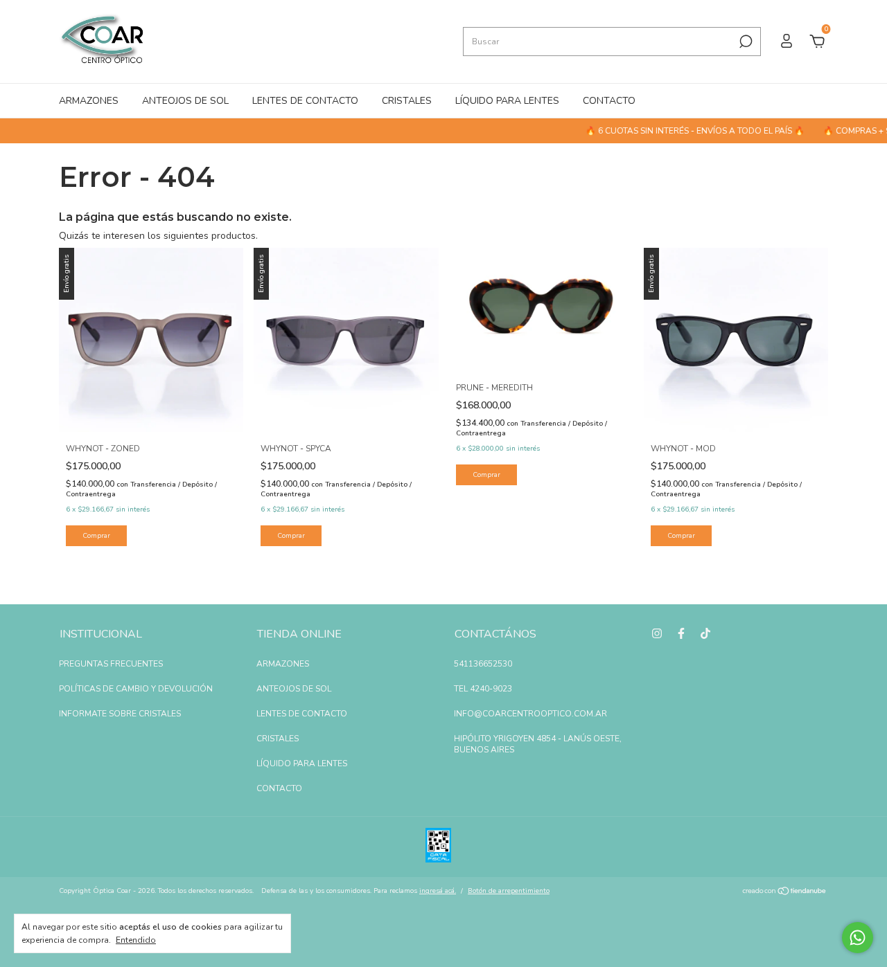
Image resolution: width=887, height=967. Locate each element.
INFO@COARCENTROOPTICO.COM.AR (530, 713)
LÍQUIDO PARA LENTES (507, 100)
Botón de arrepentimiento (509, 891)
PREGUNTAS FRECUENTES (111, 663)
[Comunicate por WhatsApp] (857, 937)
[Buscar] (744, 41)
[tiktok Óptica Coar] (705, 633)
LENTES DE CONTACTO (305, 100)
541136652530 (483, 663)
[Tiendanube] (784, 892)
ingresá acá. (437, 891)
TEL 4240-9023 (483, 688)
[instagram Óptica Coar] (656, 633)
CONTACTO (609, 100)
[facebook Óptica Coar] (681, 633)
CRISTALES (407, 100)
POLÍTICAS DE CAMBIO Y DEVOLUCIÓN (136, 688)
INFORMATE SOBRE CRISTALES (120, 713)
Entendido (136, 940)
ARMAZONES (88, 100)
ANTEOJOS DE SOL (185, 100)
